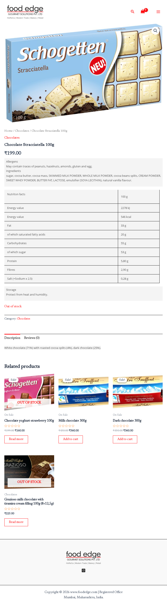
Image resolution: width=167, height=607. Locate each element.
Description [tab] (12, 338)
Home (8, 131)
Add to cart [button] (70, 439)
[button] (155, 31)
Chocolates (22, 131)
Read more (16, 439)
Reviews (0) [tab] (32, 338)
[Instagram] (83, 570)
